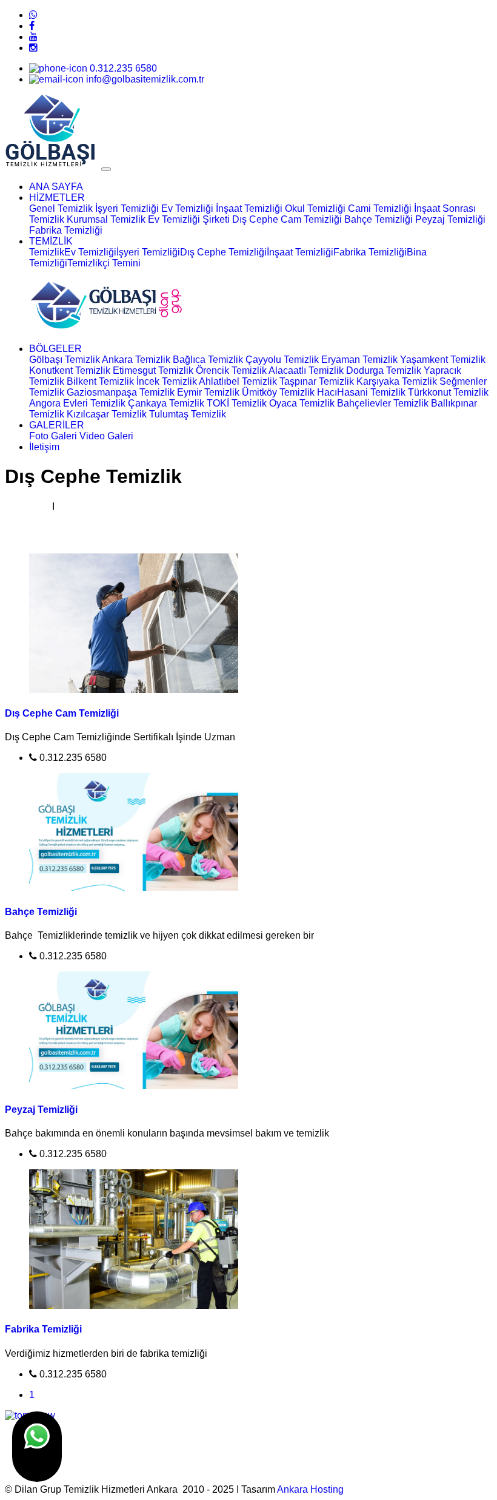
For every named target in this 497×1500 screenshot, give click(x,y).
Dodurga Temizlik (383, 370)
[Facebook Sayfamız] (32, 26)
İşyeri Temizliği (127, 208)
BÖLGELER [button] (55, 348)
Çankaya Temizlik (166, 403)
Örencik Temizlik (231, 370)
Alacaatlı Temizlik (306, 370)
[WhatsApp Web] (33, 15)
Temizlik (46, 252)
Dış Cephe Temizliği (223, 252)
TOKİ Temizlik (237, 403)
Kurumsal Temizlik (107, 219)
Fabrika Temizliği (65, 230)
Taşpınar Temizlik (316, 381)
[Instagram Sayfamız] (33, 47)
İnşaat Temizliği (249, 208)
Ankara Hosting (310, 1489)
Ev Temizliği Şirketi (189, 219)
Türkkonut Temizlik (448, 392)
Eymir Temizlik (208, 392)
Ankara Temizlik (136, 359)
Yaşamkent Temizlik (442, 359)
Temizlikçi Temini (104, 263)
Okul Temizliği (315, 208)
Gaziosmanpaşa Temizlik (121, 392)
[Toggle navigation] (106, 169)
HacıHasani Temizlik (361, 392)
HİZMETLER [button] (57, 197)
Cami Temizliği (380, 208)
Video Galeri (106, 436)
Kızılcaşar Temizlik (107, 414)
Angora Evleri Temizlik (77, 403)
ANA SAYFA (56, 186)
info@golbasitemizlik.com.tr (144, 79)
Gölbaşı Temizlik (64, 359)
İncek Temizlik (166, 381)
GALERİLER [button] (56, 425)
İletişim (44, 447)
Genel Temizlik (61, 208)
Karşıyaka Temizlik (396, 381)
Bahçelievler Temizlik (383, 403)
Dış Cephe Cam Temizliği (287, 219)
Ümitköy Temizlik (278, 392)
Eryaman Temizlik (359, 359)
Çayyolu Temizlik (282, 359)
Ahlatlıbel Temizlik (238, 381)
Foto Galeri (53, 436)
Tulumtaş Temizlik (187, 414)
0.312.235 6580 (122, 68)
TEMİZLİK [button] (51, 241)
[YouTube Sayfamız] (33, 37)
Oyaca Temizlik (302, 403)
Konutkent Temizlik (69, 370)
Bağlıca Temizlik (208, 359)
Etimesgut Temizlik (153, 370)
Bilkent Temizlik (100, 381)
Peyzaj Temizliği (450, 219)
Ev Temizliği (187, 208)
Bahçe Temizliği (378, 219)
